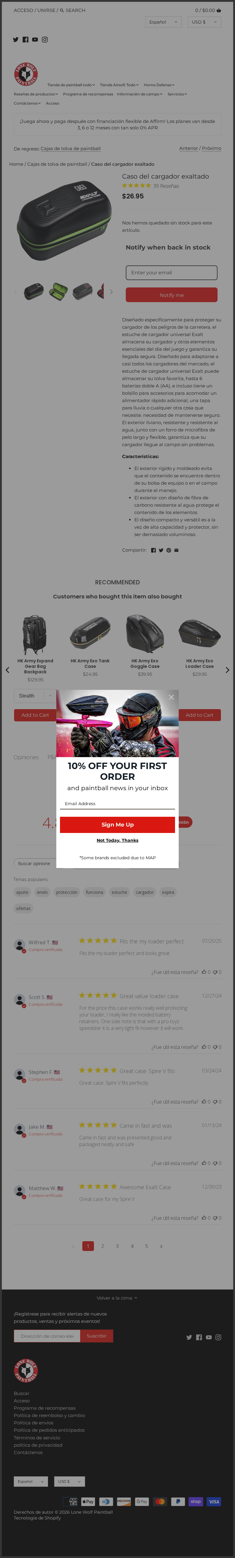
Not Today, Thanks (117, 840)
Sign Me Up (118, 824)
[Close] (171, 697)
